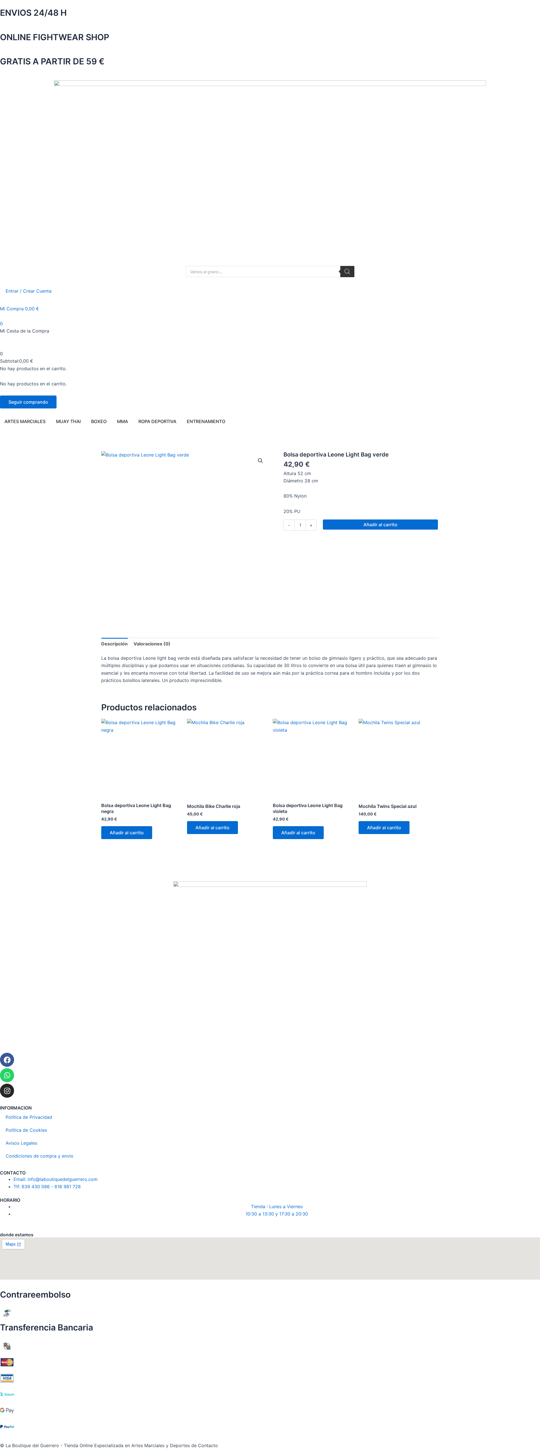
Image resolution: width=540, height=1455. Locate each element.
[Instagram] (7, 1091)
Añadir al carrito (380, 524)
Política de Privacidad (29, 1117)
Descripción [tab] (114, 644)
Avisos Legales (21, 1143)
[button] (260, 461)
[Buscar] (347, 271)
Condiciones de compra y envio (39, 1156)
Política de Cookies (26, 1130)
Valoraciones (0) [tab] (152, 644)
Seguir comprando (28, 402)
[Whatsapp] (7, 1075)
